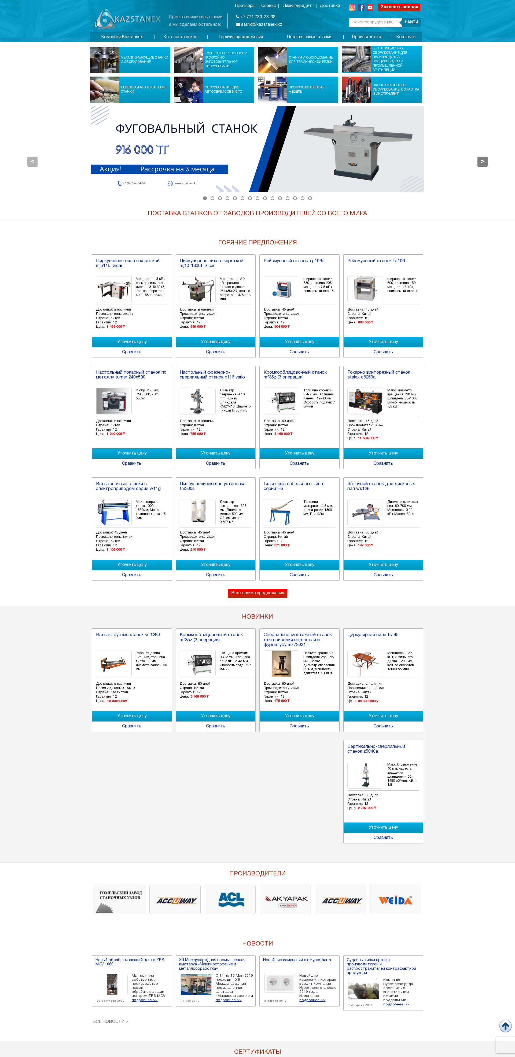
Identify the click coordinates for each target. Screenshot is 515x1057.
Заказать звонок (399, 7)
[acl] (230, 899)
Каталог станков (180, 37)
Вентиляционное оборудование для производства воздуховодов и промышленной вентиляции (390, 59)
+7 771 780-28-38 (257, 17)
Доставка (330, 6)
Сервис (268, 6)
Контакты (406, 37)
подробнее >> (145, 1000)
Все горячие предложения (257, 593)
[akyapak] (285, 899)
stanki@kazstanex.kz (261, 25)
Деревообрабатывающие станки (144, 89)
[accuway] (175, 899)
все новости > (110, 1022)
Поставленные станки (309, 37)
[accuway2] (340, 899)
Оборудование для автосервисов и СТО (223, 89)
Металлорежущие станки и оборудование (144, 59)
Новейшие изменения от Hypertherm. (297, 960)
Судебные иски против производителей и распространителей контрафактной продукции (381, 966)
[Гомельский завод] (119, 899)
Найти (411, 22)
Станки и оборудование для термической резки (311, 59)
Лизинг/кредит (297, 6)
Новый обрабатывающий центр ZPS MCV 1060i (129, 962)
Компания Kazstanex (122, 37)
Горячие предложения (241, 37)
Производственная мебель (307, 89)
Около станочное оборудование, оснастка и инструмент (396, 89)
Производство (367, 37)
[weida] (395, 899)
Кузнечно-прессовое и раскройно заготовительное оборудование (226, 60)
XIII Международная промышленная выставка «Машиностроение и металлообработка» (212, 964)
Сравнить (131, 352)
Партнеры (245, 6)
